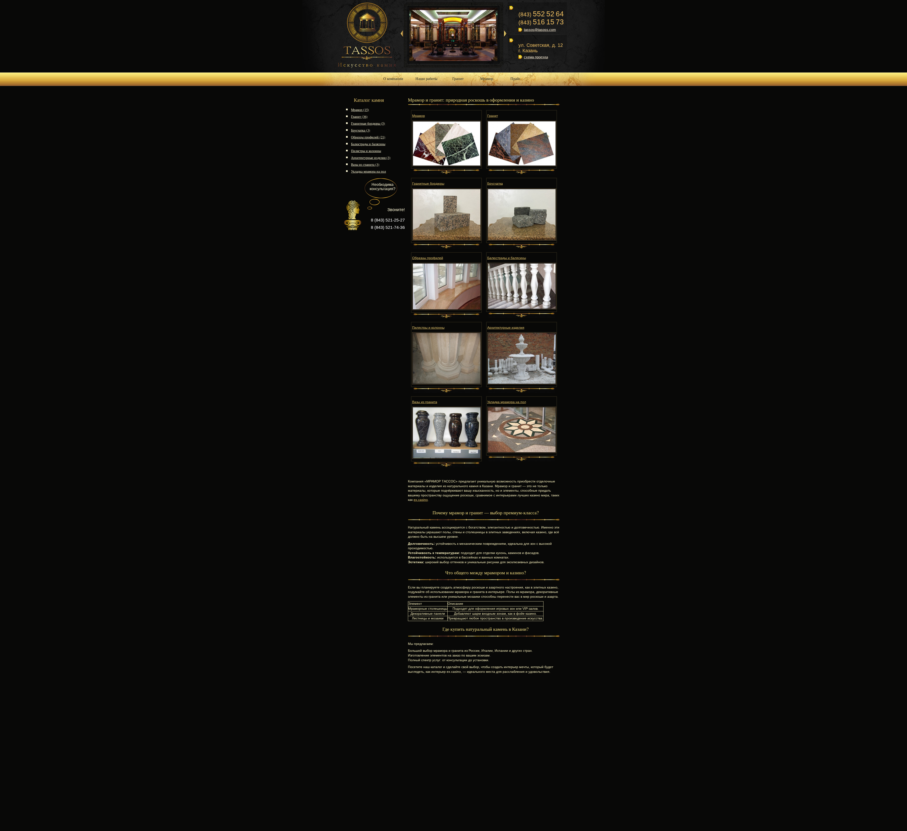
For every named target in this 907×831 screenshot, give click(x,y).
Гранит (458, 78)
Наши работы (426, 78)
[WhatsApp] (531, 66)
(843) (541, 14)
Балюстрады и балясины (368, 144)
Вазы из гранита (424, 402)
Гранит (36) (359, 116)
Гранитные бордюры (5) (368, 123)
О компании (393, 78)
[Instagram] (521, 66)
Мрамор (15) (360, 109)
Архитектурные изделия (505, 327)
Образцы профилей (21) (368, 137)
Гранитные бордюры (428, 183)
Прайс (515, 78)
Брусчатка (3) (360, 130)
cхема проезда (536, 57)
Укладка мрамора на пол (368, 171)
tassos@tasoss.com (540, 30)
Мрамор (486, 78)
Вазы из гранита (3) (365, 164)
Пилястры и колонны (366, 151)
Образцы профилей (427, 258)
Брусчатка (495, 183)
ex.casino (421, 500)
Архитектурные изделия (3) (370, 157)
